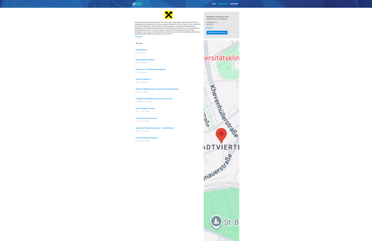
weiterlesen (138, 37)
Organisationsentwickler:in (145, 60)
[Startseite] (137, 4)
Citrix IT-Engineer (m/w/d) (145, 108)
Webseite (210, 28)
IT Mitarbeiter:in (141, 50)
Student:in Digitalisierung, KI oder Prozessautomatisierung (157, 89)
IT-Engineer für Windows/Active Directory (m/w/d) (154, 99)
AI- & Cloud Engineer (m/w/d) (146, 118)
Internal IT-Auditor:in (143, 79)
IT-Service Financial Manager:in (147, 138)
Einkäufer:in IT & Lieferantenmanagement (151, 69)
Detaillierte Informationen (217, 32)
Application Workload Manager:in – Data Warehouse (155, 128)
